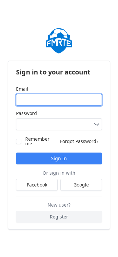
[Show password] (96, 124)
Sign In (59, 158)
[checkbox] (18, 141)
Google (81, 185)
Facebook (37, 185)
